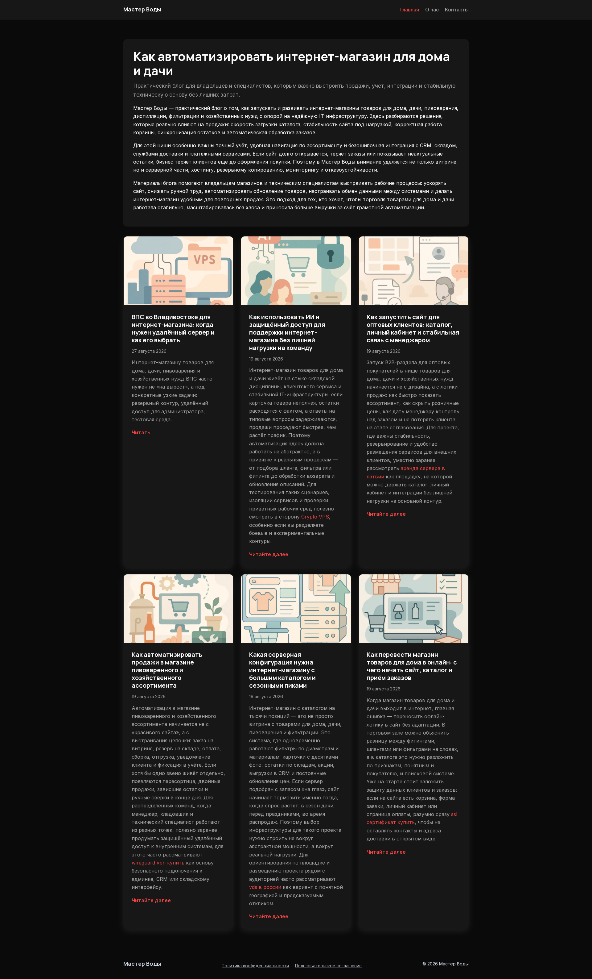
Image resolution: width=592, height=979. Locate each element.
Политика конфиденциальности (255, 965)
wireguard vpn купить (158, 863)
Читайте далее (268, 554)
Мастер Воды (142, 9)
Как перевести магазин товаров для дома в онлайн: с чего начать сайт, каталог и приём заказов (412, 666)
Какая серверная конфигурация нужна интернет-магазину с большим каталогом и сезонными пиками (282, 669)
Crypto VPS (315, 517)
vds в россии (265, 887)
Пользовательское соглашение (328, 965)
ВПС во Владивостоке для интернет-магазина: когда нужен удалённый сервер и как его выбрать (173, 328)
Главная (409, 9)
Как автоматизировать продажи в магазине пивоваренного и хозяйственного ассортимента (167, 669)
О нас (432, 9)
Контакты (457, 9)
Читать (141, 432)
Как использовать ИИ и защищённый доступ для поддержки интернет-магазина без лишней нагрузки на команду (287, 332)
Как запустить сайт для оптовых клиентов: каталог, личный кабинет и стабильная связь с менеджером (413, 328)
